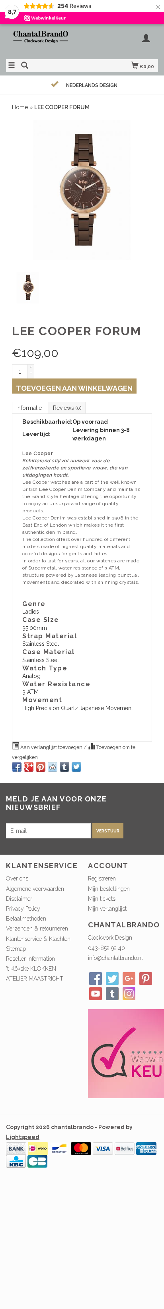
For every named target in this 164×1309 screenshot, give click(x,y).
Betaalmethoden (26, 918)
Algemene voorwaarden (35, 889)
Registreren (102, 878)
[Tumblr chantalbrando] (112, 993)
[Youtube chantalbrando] (95, 993)
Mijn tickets (101, 899)
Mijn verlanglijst (107, 908)
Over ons (17, 878)
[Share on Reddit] (52, 767)
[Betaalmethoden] (16, 1148)
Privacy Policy (23, 908)
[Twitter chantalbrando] (112, 978)
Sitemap (16, 949)
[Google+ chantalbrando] (129, 978)
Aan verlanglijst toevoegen (51, 747)
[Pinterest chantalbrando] (145, 978)
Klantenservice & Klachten (38, 939)
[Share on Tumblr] (64, 767)
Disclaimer (19, 899)
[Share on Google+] (28, 767)
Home (20, 107)
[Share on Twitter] (76, 767)
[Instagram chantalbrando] (129, 993)
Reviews (67, 408)
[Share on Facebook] (16, 767)
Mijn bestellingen (109, 889)
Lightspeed (22, 1137)
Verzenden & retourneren (37, 928)
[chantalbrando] (44, 40)
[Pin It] (40, 767)
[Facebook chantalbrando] (95, 978)
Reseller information (30, 959)
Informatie (29, 408)
